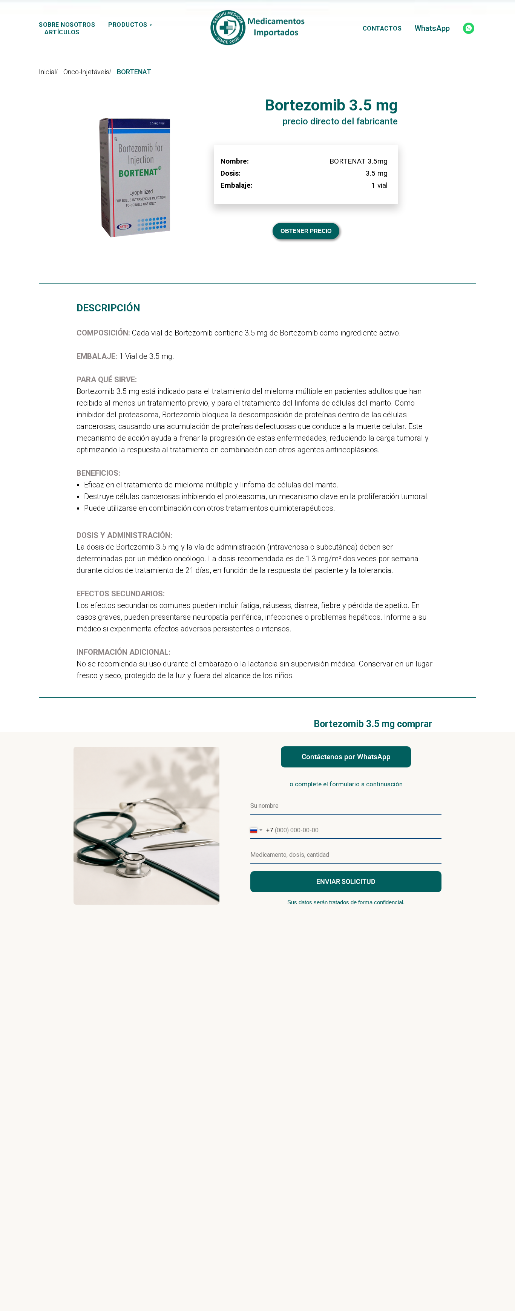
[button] (306, 231)
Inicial (47, 72)
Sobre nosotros (67, 24)
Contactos (382, 28)
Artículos (62, 32)
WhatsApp (432, 28)
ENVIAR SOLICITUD (346, 881)
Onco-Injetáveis (86, 72)
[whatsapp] (468, 28)
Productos (127, 24)
